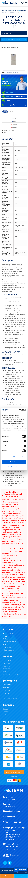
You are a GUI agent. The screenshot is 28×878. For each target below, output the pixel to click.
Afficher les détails (18, 457)
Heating (5, 636)
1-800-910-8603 (10, 799)
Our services (7, 660)
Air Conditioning (8, 633)
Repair (5, 671)
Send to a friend (9, 130)
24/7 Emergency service (11, 856)
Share (14, 121)
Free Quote (21, 876)
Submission (9, 816)
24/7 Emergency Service (14, 772)
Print (5, 133)
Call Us (7, 876)
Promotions (7, 685)
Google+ (15, 124)
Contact (5, 714)
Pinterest (14, 127)
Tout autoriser (14, 461)
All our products (8, 650)
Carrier (11, 111)
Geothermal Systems (9, 642)
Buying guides (7, 696)
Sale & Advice (7, 663)
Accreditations (7, 690)
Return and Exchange (10, 698)
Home (3, 10)
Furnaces (8, 10)
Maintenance (7, 669)
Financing (6, 693)
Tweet (14, 118)
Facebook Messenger (14, 811)
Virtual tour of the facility (10, 674)
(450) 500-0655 (10, 806)
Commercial (7, 647)
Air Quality (6, 639)
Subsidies (6, 687)
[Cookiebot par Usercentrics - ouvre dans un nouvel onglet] (19, 410)
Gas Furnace (15, 10)
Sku (2, 47)
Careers (5, 712)
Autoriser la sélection (14, 467)
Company (6, 709)
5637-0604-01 (13, 822)
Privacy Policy (22, 872)
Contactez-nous (12, 872)
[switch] (22, 440)
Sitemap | (4, 872)
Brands (5, 644)
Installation (6, 666)
